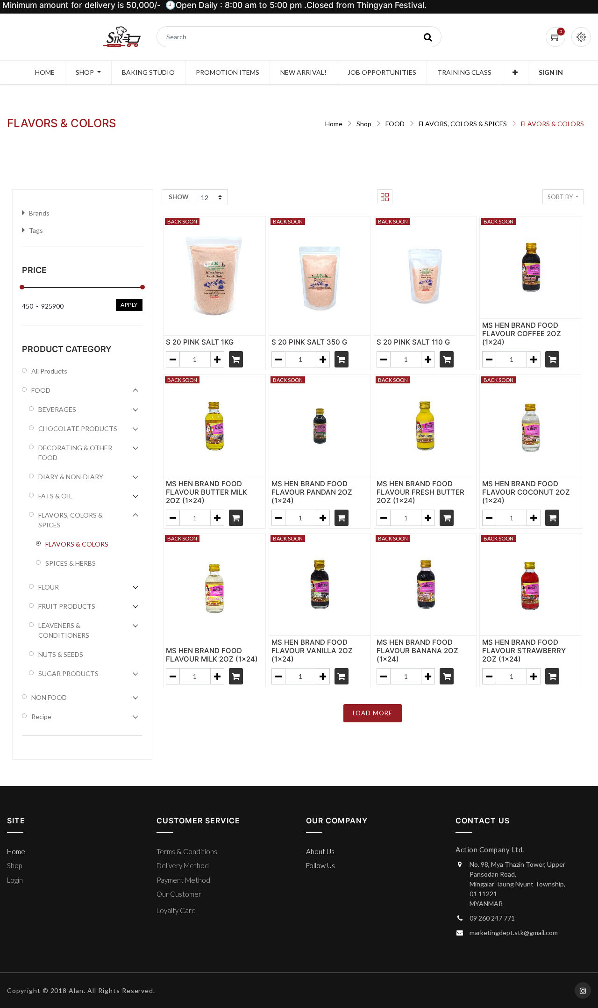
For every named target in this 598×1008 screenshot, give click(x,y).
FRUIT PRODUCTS (66, 606)
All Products (49, 371)
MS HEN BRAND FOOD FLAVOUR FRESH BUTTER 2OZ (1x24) (420, 492)
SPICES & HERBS (70, 563)
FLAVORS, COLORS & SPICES (463, 124)
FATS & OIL (55, 496)
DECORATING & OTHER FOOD (75, 452)
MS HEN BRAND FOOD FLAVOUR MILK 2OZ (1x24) (212, 654)
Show (179, 197)
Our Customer (179, 894)
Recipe (41, 716)
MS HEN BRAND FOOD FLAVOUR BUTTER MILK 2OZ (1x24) (206, 492)
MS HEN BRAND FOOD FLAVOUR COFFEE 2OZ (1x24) (521, 333)
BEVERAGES (57, 409)
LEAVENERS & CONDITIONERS (63, 630)
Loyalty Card (176, 910)
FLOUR (48, 587)
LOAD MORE (372, 713)
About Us (320, 851)
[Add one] (217, 359)
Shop (363, 124)
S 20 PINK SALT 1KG (200, 342)
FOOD (395, 124)
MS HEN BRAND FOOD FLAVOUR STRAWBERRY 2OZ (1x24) (524, 650)
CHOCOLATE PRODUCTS (77, 428)
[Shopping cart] (236, 359)
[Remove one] (173, 359)
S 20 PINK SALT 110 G (413, 342)
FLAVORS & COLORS (552, 124)
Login (15, 880)
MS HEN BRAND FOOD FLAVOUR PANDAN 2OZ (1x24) (311, 492)
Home (333, 124)
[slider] (22, 287)
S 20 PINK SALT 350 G (309, 342)
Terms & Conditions (187, 851)
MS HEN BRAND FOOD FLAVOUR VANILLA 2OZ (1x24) (312, 650)
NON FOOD (49, 697)
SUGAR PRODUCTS (68, 673)
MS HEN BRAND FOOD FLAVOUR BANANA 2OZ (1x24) (417, 650)
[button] (515, 72)
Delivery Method (183, 865)
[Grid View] (384, 196)
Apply (129, 304)
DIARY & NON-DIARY (70, 477)
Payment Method (183, 880)
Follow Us (320, 865)
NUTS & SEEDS (60, 654)
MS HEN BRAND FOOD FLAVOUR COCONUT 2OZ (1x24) (526, 492)
